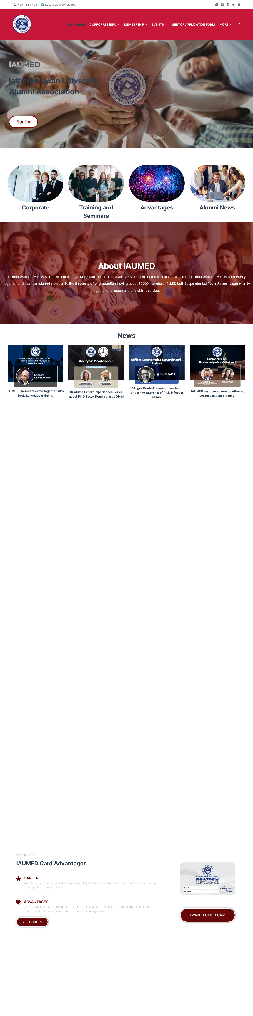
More (224, 24)
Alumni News (217, 207)
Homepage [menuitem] (76, 24)
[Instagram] (216, 4)
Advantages (156, 207)
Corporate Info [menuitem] (103, 24)
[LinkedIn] (228, 4)
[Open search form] (239, 24)
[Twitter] (233, 4)
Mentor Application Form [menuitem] (193, 24)
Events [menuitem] (158, 24)
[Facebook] (239, 4)
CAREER (31, 878)
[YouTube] (222, 4)
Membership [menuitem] (134, 24)
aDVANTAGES (36, 902)
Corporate (35, 207)
